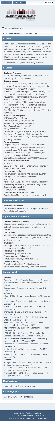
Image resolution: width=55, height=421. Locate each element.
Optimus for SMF (11, 386)
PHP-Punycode (10, 354)
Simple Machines (26, 397)
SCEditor (7, 306)
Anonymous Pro (10, 362)
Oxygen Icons (9, 288)
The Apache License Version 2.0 (30, 336)
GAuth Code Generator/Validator (17, 338)
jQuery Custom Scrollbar (14, 317)
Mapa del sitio (40, 415)
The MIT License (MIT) (18, 320)
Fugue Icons (9, 280)
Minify (6, 349)
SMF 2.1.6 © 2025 (11, 397)
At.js (5, 328)
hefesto (20, 208)
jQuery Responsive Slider (14, 322)
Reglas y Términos (26, 413)
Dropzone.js (9, 344)
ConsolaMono (9, 367)
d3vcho (42, 208)
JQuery (7, 296)
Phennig (7, 373)
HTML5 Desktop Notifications (16, 333)
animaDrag (8, 312)
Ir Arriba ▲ (37, 413)
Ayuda (16, 413)
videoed (21, 211)
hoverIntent (9, 301)
